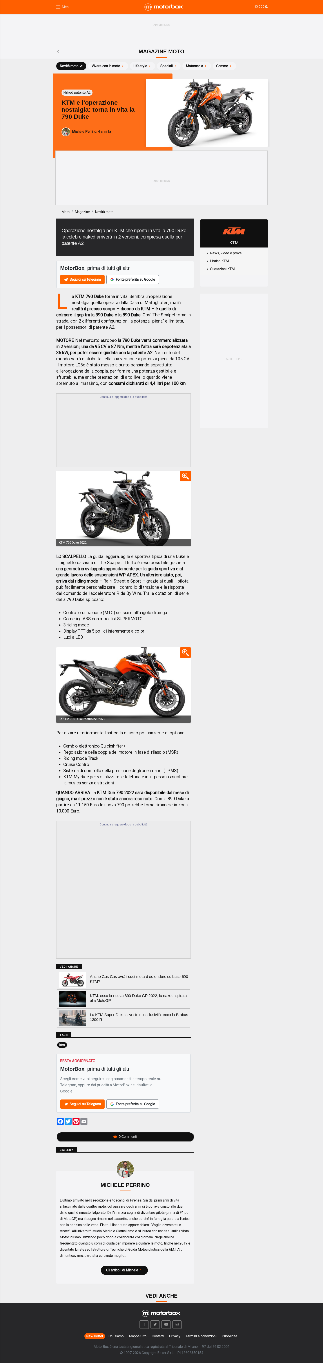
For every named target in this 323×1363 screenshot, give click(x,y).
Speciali (166, 66)
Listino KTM (219, 261)
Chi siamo (116, 1336)
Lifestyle (140, 66)
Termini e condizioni (201, 1336)
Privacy (174, 1336)
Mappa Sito (138, 1336)
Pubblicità (229, 1336)
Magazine (82, 212)
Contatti (158, 1336)
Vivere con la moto (106, 66)
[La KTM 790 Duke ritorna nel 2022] (123, 685)
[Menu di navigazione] (63, 7)
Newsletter (94, 1336)
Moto (66, 212)
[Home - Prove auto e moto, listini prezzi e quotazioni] (164, 7)
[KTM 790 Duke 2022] (123, 508)
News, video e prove (226, 253)
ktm (62, 1045)
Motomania (194, 66)
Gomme (222, 66)
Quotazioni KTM (222, 269)
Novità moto (69, 66)
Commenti (128, 1137)
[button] (144, 1324)
